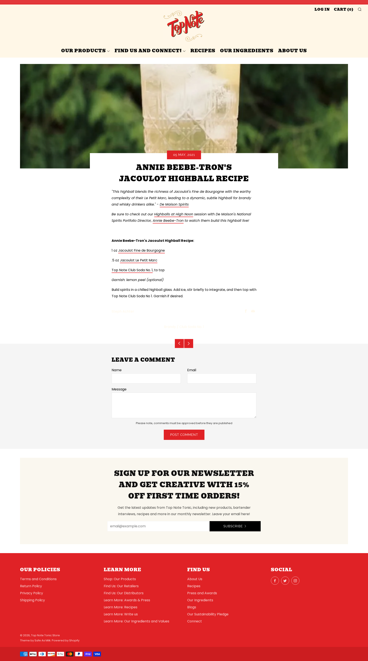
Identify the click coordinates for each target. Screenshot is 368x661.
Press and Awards (202, 593)
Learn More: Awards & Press (127, 600)
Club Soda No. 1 (191, 326)
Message (119, 389)
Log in (322, 9)
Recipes (202, 50)
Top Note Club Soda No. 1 (132, 270)
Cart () (344, 9)
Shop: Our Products (120, 579)
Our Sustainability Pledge (208, 614)
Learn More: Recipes (120, 607)
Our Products (83, 50)
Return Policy (31, 586)
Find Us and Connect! (148, 50)
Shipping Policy (32, 600)
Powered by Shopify (65, 640)
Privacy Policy (31, 593)
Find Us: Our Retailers (121, 586)
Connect (194, 621)
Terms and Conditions (38, 579)
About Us (292, 50)
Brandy (170, 326)
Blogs (191, 607)
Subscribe (233, 526)
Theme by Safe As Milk (35, 640)
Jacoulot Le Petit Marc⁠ (138, 260)
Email (191, 370)
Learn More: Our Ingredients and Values (136, 621)
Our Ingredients (246, 50)
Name (117, 370)
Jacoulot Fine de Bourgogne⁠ (141, 250)
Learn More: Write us (121, 614)
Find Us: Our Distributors (124, 593)
